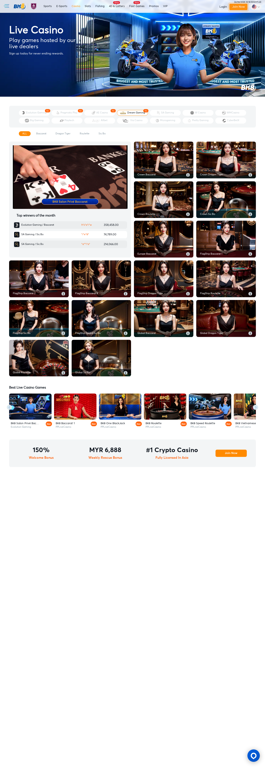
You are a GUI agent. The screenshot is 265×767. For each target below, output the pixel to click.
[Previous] (9, 407)
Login (223, 6)
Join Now (238, 6)
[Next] (255, 407)
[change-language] (256, 7)
